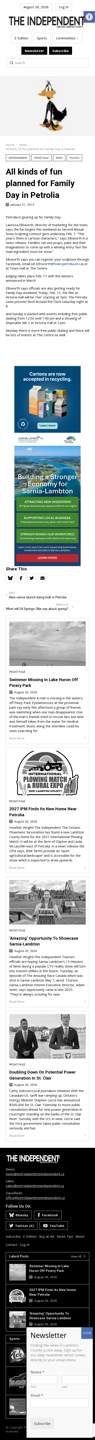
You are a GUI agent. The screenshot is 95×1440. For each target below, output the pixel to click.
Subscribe (42, 1423)
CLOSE (87, 1333)
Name (37, 1372)
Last (64, 1387)
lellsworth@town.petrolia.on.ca (59, 263)
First (33, 1387)
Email (37, 1395)
